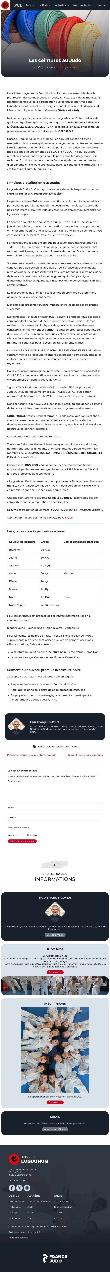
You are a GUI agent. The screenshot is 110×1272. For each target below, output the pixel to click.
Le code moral (55, 934)
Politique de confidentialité (24, 1232)
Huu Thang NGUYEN (65, 67)
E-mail (12, 818)
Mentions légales (18, 1237)
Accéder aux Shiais (55, 1129)
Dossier (41, 746)
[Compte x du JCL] (19, 1188)
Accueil (30, 5)
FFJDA (69, 517)
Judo (74, 746)
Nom (11, 807)
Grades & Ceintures (58, 746)
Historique (15, 1207)
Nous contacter (82, 5)
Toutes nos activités (39, 1201)
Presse (58, 1212)
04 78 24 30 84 (17, 1180)
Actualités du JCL (64, 1201)
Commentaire (16, 781)
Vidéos (58, 1218)
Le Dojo (13, 1212)
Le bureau (15, 1218)
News (99, 5)
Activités (60, 5)
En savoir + (55, 972)
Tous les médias (63, 1207)
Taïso (30, 1218)
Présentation (16, 1201)
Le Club (43, 5)
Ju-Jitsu (32, 1212)
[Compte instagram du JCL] (27, 1188)
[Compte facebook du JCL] (12, 1188)
